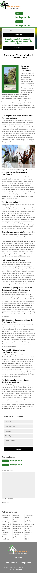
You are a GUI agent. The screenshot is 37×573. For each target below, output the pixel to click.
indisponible (22, 17)
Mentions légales (18, 569)
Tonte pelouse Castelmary (6, 521)
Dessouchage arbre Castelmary (6, 530)
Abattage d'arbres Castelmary (5, 537)
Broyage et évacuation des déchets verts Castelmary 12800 (30, 524)
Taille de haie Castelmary (6, 516)
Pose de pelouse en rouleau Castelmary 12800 (28, 535)
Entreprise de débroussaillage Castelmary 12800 (18, 527)
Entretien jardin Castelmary (6, 525)
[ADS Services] (14, 5)
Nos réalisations (18, 48)
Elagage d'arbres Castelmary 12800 (17, 519)
